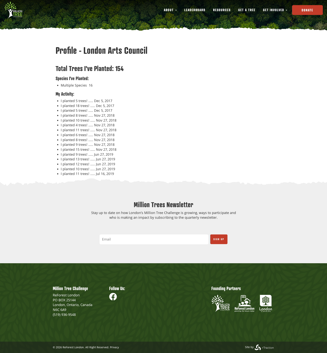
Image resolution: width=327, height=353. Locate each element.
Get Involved (274, 10)
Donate (307, 10)
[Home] (14, 10)
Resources (222, 10)
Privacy (114, 347)
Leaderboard (195, 10)
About (169, 10)
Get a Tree (246, 10)
